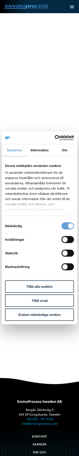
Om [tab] (64, 150)
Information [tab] (39, 150)
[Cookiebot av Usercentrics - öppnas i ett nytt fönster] (56, 138)
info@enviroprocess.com (40, 424)
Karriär (40, 444)
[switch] (67, 239)
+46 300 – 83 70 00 (39, 419)
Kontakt (39, 436)
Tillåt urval (40, 300)
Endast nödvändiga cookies (39, 314)
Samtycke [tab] (14, 150)
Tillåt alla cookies (39, 286)
